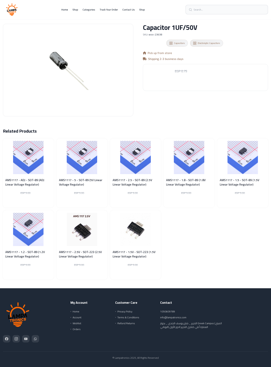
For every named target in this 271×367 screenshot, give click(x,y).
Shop (75, 9)
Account (77, 317)
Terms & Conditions (128, 317)
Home (64, 9)
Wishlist (77, 323)
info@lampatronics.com (173, 317)
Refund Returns (126, 323)
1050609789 (167, 311)
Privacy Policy (124, 311)
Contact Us (128, 9)
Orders (77, 329)
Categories (89, 9)
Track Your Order (109, 9)
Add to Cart (205, 82)
